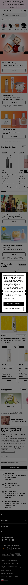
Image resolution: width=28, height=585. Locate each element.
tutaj (15, 282)
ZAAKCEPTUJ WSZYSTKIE (14, 303)
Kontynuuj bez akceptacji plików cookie (13, 275)
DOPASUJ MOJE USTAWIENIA (13, 308)
